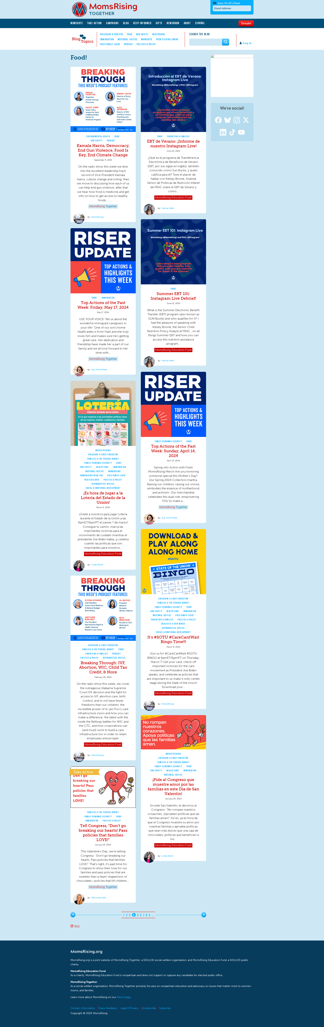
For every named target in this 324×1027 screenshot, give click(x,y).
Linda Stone (97, 564)
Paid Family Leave (110, 44)
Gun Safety (142, 34)
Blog (126, 23)
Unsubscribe (148, 1008)
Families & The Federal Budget (103, 458)
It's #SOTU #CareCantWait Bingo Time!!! (173, 639)
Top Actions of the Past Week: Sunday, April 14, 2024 (173, 451)
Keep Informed (142, 23)
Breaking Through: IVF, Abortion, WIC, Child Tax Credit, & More (103, 667)
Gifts (159, 23)
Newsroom (173, 23)
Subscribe (165, 1008)
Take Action (94, 23)
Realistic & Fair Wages (173, 623)
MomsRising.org (107, 9)
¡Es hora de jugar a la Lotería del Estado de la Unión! (103, 498)
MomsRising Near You (91, 475)
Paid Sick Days (91, 479)
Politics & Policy (146, 44)
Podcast (128, 44)
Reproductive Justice (103, 483)
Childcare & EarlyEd (111, 34)
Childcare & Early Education (103, 454)
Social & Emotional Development (103, 488)
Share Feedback (107, 1008)
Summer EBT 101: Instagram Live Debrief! (173, 296)
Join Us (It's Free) (229, 3)
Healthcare (158, 34)
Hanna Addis (168, 208)
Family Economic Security (168, 441)
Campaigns (112, 23)
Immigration (107, 39)
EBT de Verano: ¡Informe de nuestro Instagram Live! (173, 143)
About (187, 23)
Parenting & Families (178, 136)
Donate (246, 23)
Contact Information (82, 1008)
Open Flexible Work (167, 39)
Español (200, 23)
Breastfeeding (103, 450)
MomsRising (97, 217)
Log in (247, 43)
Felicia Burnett (98, 897)
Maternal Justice (127, 39)
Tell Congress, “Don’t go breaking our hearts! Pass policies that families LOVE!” (103, 832)
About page (124, 997)
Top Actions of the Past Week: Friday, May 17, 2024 (103, 305)
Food (129, 34)
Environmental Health (98, 136)
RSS (77, 926)
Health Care (102, 467)
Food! (117, 136)
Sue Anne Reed (99, 369)
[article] (103, 144)
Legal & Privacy (129, 1008)
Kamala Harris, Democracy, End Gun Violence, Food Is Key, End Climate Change (103, 150)
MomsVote (76, 23)
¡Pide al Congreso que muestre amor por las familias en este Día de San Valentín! (173, 786)
